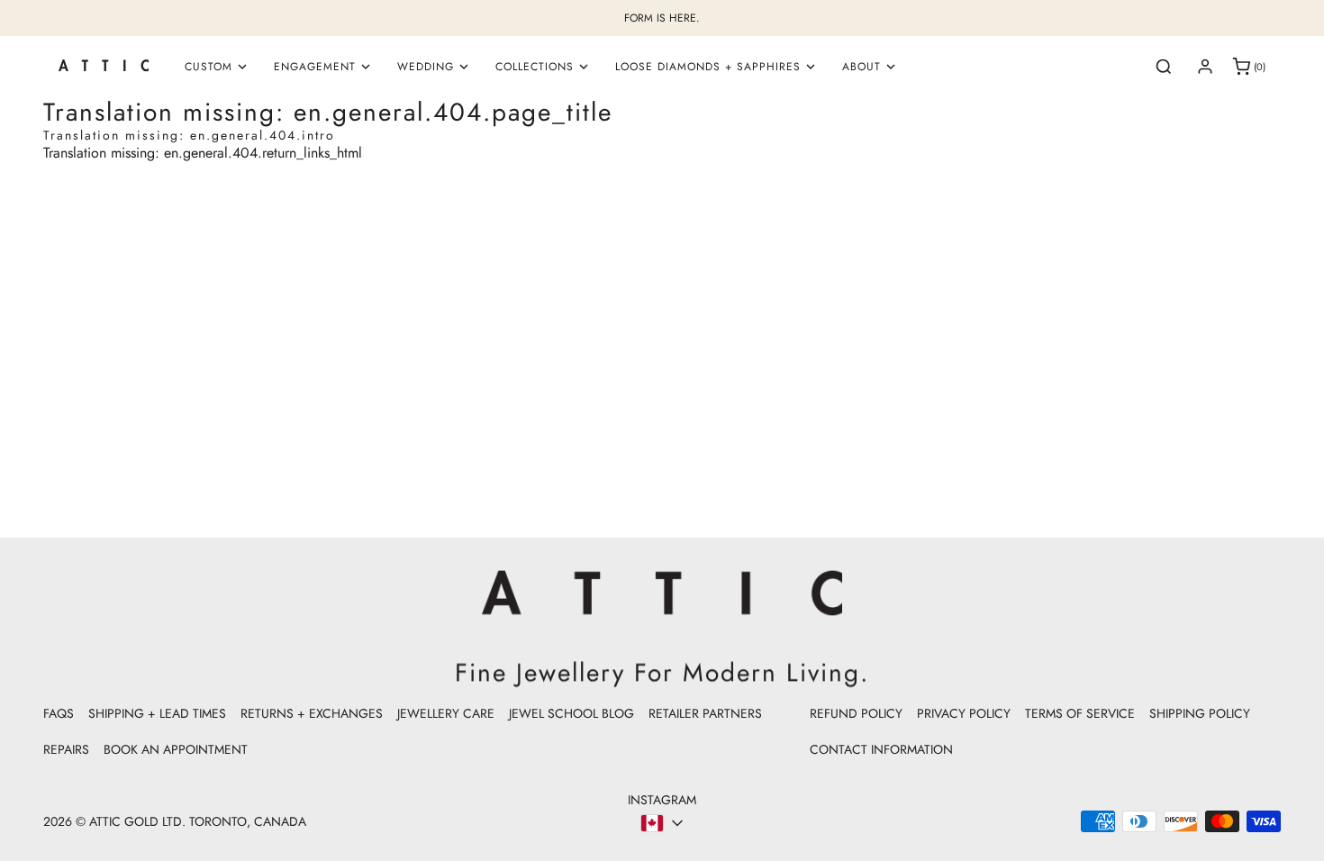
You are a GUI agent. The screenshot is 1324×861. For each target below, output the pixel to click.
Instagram (662, 800)
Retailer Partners (705, 713)
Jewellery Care (445, 713)
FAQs (58, 713)
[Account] (1205, 67)
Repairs (66, 749)
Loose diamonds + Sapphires (708, 67)
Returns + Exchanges (311, 713)
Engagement (315, 67)
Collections (534, 67)
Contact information (881, 749)
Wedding (425, 67)
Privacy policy (964, 713)
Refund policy (856, 713)
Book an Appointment (176, 749)
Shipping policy (1199, 713)
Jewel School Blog (571, 713)
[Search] (1163, 67)
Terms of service (1080, 713)
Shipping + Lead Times (157, 713)
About (861, 67)
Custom (208, 67)
